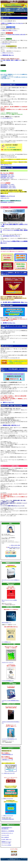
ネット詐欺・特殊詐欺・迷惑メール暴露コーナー (11, 60)
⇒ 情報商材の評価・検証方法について (10, 425)
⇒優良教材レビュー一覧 (7, 759)
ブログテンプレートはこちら (7, 662)
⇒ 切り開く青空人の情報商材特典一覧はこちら (14, 302)
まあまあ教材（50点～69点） (8, 184)
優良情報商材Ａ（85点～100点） (8, 187)
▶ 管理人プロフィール (20, 9)
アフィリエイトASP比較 (6, 845)
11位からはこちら (5, 198)
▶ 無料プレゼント (7, 8)
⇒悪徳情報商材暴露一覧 (7, 754)
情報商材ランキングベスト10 (8, 196)
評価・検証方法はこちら (6, 164)
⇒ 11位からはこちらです (8, 773)
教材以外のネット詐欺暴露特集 (8, 830)
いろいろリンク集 (5, 835)
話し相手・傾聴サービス (6, 839)
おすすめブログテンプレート (7, 833)
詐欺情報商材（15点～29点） (8, 176)
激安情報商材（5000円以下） (8, 202)
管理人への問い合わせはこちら (13, 547)
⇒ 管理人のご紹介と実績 (14, 545)
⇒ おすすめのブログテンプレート (10, 236)
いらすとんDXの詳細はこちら (8, 680)
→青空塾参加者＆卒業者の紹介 (8, 819)
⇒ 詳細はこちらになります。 (7, 52)
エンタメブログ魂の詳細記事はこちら (9, 738)
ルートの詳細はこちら (6, 641)
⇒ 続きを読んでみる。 (6, 43)
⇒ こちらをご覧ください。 (7, 118)
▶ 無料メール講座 (21, 8)
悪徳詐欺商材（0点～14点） (7, 174)
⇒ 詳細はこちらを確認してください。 (9, 30)
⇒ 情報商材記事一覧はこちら (7, 55)
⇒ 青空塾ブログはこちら (8, 323)
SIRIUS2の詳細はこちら (6, 622)
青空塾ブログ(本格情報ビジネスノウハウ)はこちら (12, 23)
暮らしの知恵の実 (5, 837)
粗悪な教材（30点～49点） (7, 177)
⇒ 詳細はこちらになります (7, 798)
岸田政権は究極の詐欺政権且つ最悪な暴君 (16, 34)
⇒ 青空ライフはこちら (7, 402)
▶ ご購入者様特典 (7, 9)
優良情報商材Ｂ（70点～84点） (8, 186)
